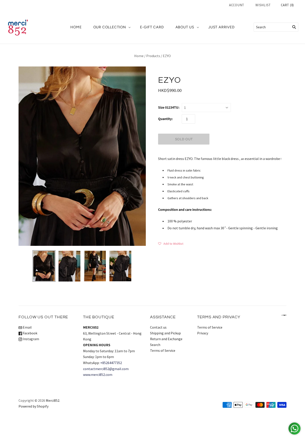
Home (139, 56)
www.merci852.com (97, 374)
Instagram (30, 339)
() (287, 5)
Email (27, 327)
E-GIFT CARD (152, 27)
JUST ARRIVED (221, 27)
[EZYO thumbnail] (44, 266)
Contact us (158, 327)
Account (236, 5)
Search (155, 344)
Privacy (202, 333)
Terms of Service (162, 350)
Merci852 (52, 400)
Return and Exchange (166, 339)
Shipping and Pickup (165, 333)
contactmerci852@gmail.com (106, 369)
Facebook (29, 333)
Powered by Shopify (33, 406)
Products (153, 56)
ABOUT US (184, 27)
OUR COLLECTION (109, 27)
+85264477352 (111, 362)
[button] (170, 243)
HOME (75, 27)
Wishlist (263, 5)
